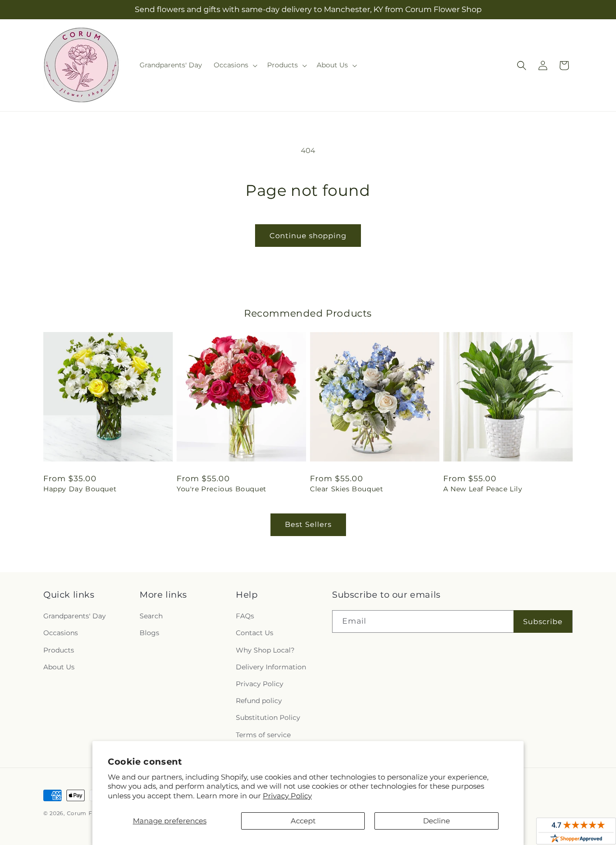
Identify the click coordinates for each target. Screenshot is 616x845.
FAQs (245, 616)
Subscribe (543, 621)
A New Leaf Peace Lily (483, 489)
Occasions (60, 632)
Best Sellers (308, 524)
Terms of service (263, 734)
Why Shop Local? (265, 650)
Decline (436, 820)
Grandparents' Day (74, 616)
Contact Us (254, 632)
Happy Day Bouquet (79, 489)
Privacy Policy (287, 795)
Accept (303, 820)
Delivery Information (271, 667)
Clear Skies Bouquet (346, 489)
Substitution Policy (268, 717)
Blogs (149, 632)
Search (151, 616)
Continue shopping (308, 235)
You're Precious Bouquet (222, 489)
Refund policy (259, 700)
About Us (59, 667)
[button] (234, 65)
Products (58, 650)
